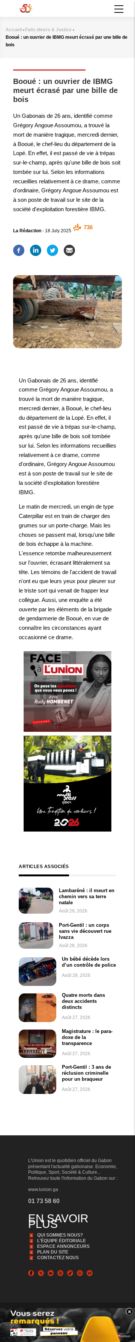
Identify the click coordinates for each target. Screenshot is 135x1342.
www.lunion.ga (43, 1189)
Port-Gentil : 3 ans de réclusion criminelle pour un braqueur (86, 1073)
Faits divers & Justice (48, 29)
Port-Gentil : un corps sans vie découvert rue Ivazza (85, 931)
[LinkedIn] (35, 248)
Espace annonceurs (63, 1246)
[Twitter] (52, 248)
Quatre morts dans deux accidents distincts (83, 1001)
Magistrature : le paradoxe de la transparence (87, 1037)
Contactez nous (58, 1257)
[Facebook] (18, 248)
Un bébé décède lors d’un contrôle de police (89, 962)
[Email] (69, 248)
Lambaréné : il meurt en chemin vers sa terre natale (86, 896)
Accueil (14, 29)
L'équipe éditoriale (61, 1240)
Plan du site (52, 1252)
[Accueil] (26, 8)
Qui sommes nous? (60, 1235)
